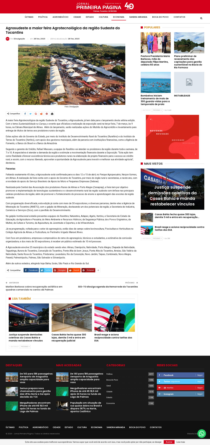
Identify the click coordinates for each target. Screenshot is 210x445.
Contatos (179, 17)
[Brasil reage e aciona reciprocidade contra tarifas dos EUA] (114, 317)
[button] (201, 433)
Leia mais (180, 442)
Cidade (77, 17)
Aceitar (169, 442)
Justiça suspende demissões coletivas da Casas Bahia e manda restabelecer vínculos (172, 195)
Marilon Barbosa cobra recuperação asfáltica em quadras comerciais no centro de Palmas (34, 288)
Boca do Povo (160, 17)
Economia (118, 17)
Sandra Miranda (138, 17)
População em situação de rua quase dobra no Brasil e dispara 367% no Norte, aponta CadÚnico (86, 407)
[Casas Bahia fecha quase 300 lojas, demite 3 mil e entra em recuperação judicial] (72, 317)
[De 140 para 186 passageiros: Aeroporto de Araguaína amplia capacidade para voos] (12, 377)
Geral (108, 386)
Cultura (103, 17)
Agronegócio (60, 17)
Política (43, 17)
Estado (90, 17)
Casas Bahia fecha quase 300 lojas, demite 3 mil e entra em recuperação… (177, 216)
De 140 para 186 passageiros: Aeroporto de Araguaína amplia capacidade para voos (36, 378)
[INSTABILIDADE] (189, 82)
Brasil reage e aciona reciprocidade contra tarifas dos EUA (179, 228)
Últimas (29, 17)
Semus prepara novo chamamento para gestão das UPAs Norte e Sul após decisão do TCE (35, 392)
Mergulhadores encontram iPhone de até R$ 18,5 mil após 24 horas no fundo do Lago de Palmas (35, 407)
